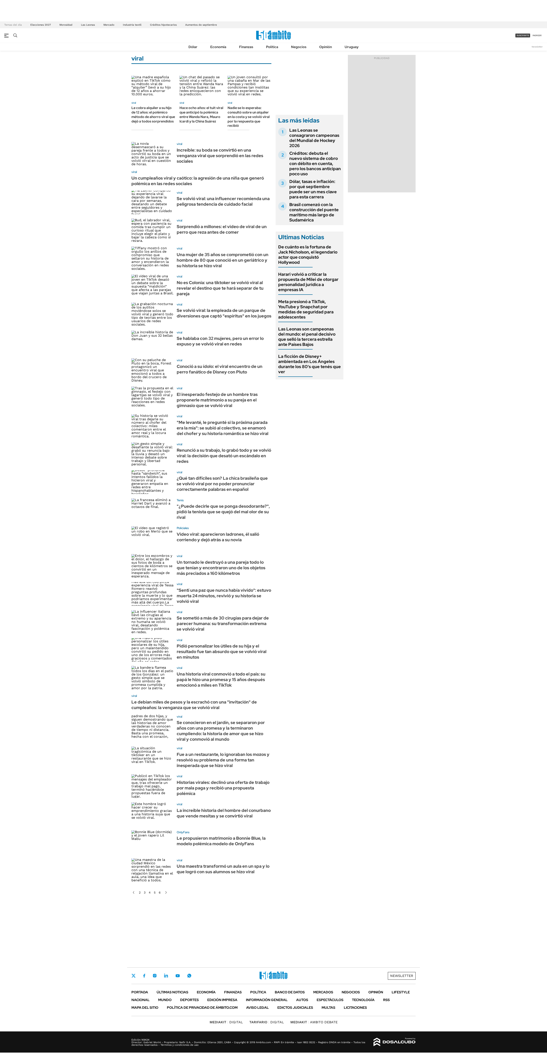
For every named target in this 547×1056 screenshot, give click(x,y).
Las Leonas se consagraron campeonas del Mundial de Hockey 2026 (314, 137)
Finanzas (246, 47)
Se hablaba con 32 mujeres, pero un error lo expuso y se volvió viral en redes (220, 341)
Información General (267, 1000)
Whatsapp (189, 976)
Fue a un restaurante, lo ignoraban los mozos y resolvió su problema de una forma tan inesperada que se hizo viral (223, 760)
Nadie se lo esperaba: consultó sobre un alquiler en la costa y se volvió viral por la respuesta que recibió (249, 117)
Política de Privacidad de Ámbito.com (202, 1007)
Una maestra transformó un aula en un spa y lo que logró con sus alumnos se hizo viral (223, 869)
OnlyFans (183, 832)
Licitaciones (355, 1007)
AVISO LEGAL (257, 1007)
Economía (218, 47)
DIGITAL (226, 1022)
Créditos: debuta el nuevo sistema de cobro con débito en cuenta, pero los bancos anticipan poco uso (315, 163)
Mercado (108, 24)
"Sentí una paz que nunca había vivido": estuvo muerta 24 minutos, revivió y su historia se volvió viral (224, 595)
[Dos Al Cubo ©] (394, 1042)
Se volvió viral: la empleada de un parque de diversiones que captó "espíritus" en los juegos (224, 313)
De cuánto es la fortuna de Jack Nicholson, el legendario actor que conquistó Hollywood (307, 254)
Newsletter (537, 47)
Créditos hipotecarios (163, 24)
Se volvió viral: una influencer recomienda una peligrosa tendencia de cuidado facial (223, 201)
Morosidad (65, 24)
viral (133, 103)
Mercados (323, 992)
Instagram (155, 976)
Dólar (192, 47)
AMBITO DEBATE (314, 1022)
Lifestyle (401, 992)
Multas (328, 1007)
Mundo (165, 1000)
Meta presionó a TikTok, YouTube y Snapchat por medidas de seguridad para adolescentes (306, 309)
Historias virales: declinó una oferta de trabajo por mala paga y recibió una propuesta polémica (223, 788)
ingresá (537, 35)
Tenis (180, 500)
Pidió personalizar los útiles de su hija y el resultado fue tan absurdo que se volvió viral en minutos (221, 651)
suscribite (523, 35)
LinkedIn (166, 976)
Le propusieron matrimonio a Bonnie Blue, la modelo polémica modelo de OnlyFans (221, 841)
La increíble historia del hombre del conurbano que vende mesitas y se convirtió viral (224, 813)
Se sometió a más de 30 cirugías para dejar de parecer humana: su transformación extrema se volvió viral (223, 623)
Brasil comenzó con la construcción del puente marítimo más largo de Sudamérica (314, 212)
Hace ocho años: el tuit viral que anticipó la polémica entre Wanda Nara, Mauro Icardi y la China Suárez (201, 114)
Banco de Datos (290, 992)
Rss (386, 1000)
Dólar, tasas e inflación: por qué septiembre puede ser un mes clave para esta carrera (313, 189)
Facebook (144, 976)
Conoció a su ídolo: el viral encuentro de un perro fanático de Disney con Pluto (219, 369)
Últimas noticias (172, 992)
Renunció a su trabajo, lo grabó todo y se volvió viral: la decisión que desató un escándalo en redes (224, 455)
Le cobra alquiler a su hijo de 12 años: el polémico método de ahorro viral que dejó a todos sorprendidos (153, 114)
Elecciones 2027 (40, 24)
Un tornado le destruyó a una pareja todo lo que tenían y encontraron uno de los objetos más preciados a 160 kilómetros (221, 567)
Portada (139, 992)
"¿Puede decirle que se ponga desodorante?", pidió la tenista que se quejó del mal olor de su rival (223, 511)
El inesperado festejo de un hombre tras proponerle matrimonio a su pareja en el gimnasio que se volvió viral (217, 400)
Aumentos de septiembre (201, 24)
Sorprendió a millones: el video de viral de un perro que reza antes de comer (222, 229)
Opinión (325, 47)
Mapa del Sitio (144, 1007)
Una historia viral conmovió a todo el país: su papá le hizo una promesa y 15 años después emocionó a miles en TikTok (221, 679)
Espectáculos (330, 1000)
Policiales (183, 528)
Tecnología (363, 1000)
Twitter (133, 975)
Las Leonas (88, 24)
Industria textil (132, 24)
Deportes (189, 1000)
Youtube (177, 975)
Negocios (298, 47)
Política (272, 47)
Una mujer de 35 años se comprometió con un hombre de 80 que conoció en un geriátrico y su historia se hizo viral (222, 260)
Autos (302, 1000)
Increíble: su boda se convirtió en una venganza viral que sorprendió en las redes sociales (220, 155)
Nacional (140, 1000)
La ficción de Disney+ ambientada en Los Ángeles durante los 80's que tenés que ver (309, 364)
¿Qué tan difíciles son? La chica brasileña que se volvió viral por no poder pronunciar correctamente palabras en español (222, 483)
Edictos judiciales (295, 1007)
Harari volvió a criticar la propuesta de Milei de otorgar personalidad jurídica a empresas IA (308, 281)
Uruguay (352, 47)
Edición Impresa (222, 1000)
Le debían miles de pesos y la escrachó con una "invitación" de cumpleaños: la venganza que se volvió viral (194, 704)
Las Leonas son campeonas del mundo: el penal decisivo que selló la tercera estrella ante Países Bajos (306, 336)
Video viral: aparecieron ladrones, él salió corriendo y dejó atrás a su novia (218, 537)
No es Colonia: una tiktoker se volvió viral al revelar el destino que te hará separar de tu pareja (220, 288)
